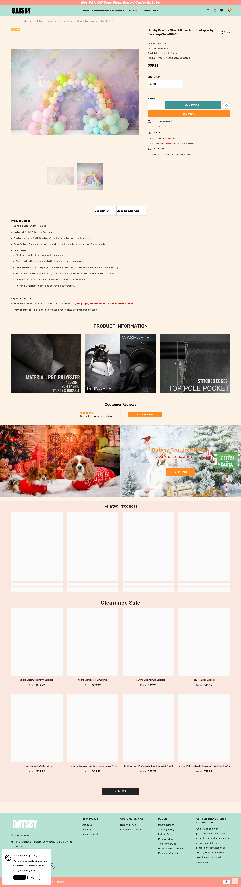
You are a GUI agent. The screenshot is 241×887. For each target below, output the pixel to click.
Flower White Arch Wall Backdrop (37, 766)
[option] (75, 92)
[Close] (49, 850)
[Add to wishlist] (226, 105)
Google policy (31, 870)
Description (102, 210)
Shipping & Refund (128, 210)
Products (26, 21)
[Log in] (215, 10)
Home (14, 21)
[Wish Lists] (221, 10)
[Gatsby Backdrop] (60, 461)
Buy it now (188, 114)
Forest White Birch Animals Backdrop (148, 680)
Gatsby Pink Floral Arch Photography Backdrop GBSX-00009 (204, 766)
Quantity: (153, 98)
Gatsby (162, 43)
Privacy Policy (19, 870)
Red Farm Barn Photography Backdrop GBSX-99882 (148, 766)
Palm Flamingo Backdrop (204, 680)
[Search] (208, 10)
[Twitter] (52, 866)
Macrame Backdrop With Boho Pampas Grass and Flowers (92, 766)
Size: (154, 77)
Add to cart (193, 105)
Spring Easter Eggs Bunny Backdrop (36, 680)
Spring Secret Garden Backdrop (92, 680)
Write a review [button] (145, 414)
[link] (46, 363)
